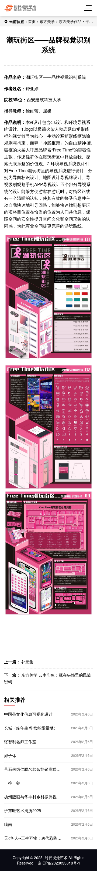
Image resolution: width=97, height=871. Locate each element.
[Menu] (89, 8)
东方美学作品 (70, 21)
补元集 (27, 661)
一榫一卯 (12, 783)
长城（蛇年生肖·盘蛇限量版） (31, 727)
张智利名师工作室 (20, 741)
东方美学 (47, 21)
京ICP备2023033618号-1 (59, 863)
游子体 (10, 755)
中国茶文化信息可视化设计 (28, 714)
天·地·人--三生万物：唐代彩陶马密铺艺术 (32, 838)
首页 (32, 21)
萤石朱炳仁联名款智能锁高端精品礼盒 (32, 769)
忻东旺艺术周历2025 (22, 810)
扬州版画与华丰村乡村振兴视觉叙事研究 (32, 796)
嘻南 (8, 824)
